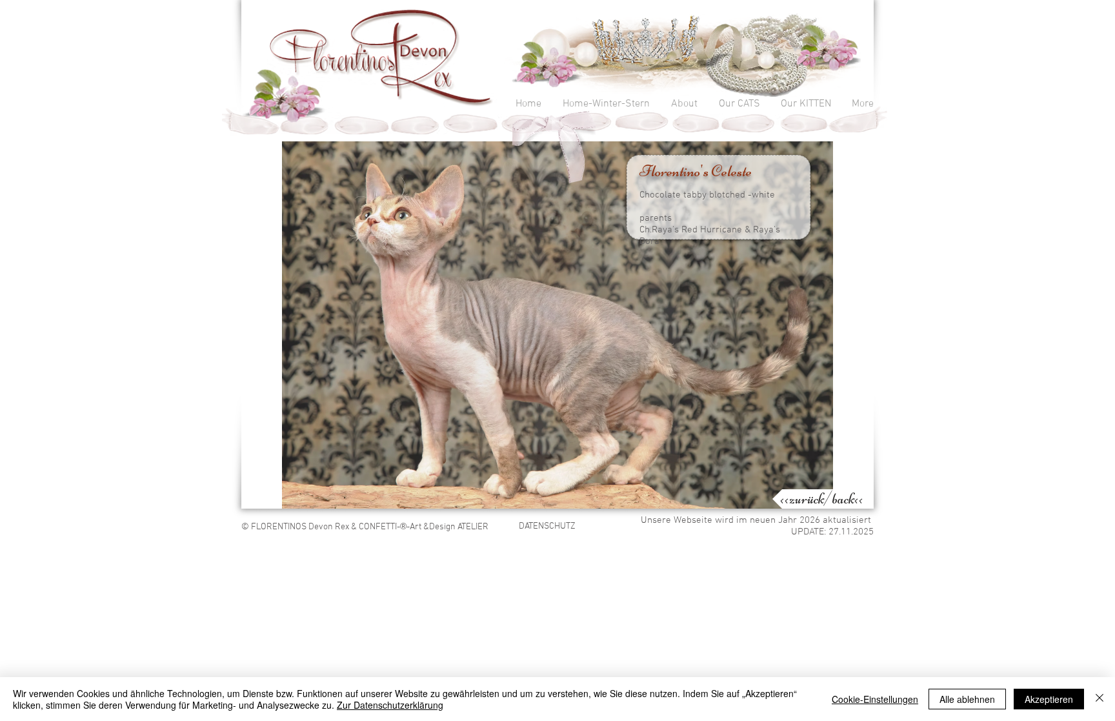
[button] (557, 325)
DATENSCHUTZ (547, 526)
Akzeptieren (1049, 699)
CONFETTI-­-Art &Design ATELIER (423, 527)
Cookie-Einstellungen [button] (875, 699)
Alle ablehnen (967, 699)
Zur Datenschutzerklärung (390, 704)
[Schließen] (1099, 699)
